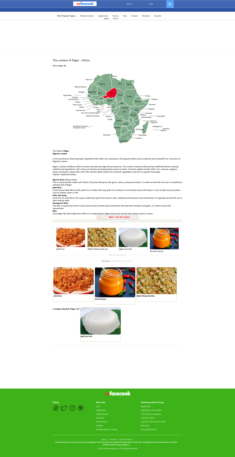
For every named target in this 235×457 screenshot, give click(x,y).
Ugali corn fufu (86, 336)
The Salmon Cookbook (151, 414)
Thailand (146, 15)
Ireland (134, 15)
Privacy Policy (125, 439)
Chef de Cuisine (148, 417)
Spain (106, 18)
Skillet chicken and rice (146, 296)
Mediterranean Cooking (106, 429)
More (115, 18)
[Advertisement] (117, 37)
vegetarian (103, 15)
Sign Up (129, 4)
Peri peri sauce (100, 299)
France (115, 15)
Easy (98, 406)
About (103, 439)
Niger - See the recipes (119, 217)
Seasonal (100, 417)
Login (151, 4)
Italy (125, 15)
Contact (112, 439)
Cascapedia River (149, 429)
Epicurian (145, 425)
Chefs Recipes (102, 414)
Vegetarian (101, 410)
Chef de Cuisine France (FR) (153, 421)
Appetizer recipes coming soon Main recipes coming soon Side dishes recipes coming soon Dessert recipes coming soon (117, 217)
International (101, 421)
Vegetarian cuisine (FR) (151, 410)
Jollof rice (57, 296)
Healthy (99, 425)
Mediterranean (87, 15)
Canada (157, 15)
